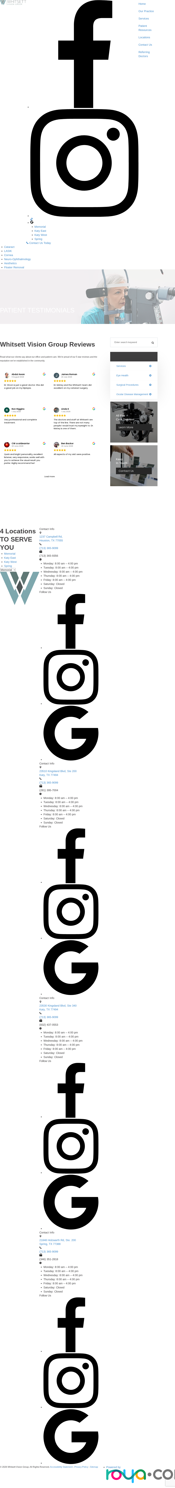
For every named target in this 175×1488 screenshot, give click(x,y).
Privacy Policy (81, 1467)
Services (143, 18)
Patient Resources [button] (144, 27)
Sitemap (94, 1467)
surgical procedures (127, 385)
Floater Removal (14, 267)
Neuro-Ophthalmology (17, 259)
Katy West (40, 234)
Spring (38, 239)
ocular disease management (132, 394)
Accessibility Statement (61, 1467)
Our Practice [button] (146, 11)
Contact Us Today (39, 242)
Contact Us (126, 471)
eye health (122, 375)
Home (142, 3)
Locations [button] (144, 37)
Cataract (9, 246)
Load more (49, 476)
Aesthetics (10, 263)
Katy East (40, 230)
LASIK (8, 250)
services (121, 366)
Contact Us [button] (145, 44)
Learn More (126, 427)
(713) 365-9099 (48, 548)
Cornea (8, 255)
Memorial (40, 226)
